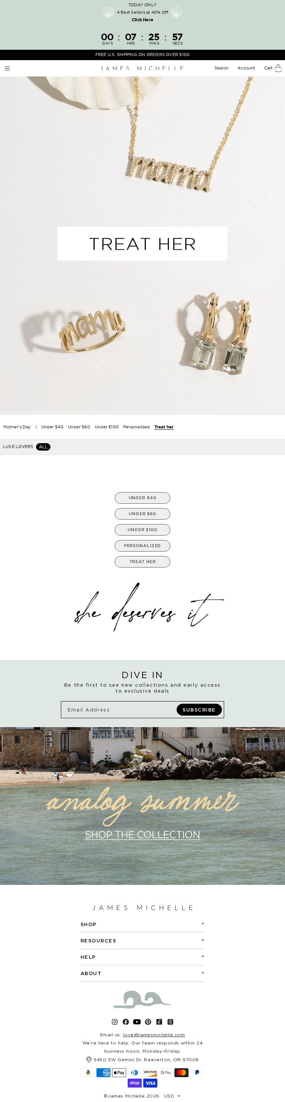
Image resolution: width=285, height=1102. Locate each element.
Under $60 (79, 426)
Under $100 (107, 426)
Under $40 (52, 426)
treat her (143, 561)
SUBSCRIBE (199, 709)
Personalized (136, 426)
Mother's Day (17, 426)
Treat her (164, 426)
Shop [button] (143, 924)
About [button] (143, 973)
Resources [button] (143, 940)
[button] (222, 68)
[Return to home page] (142, 68)
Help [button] (143, 956)
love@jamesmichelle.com (154, 1034)
